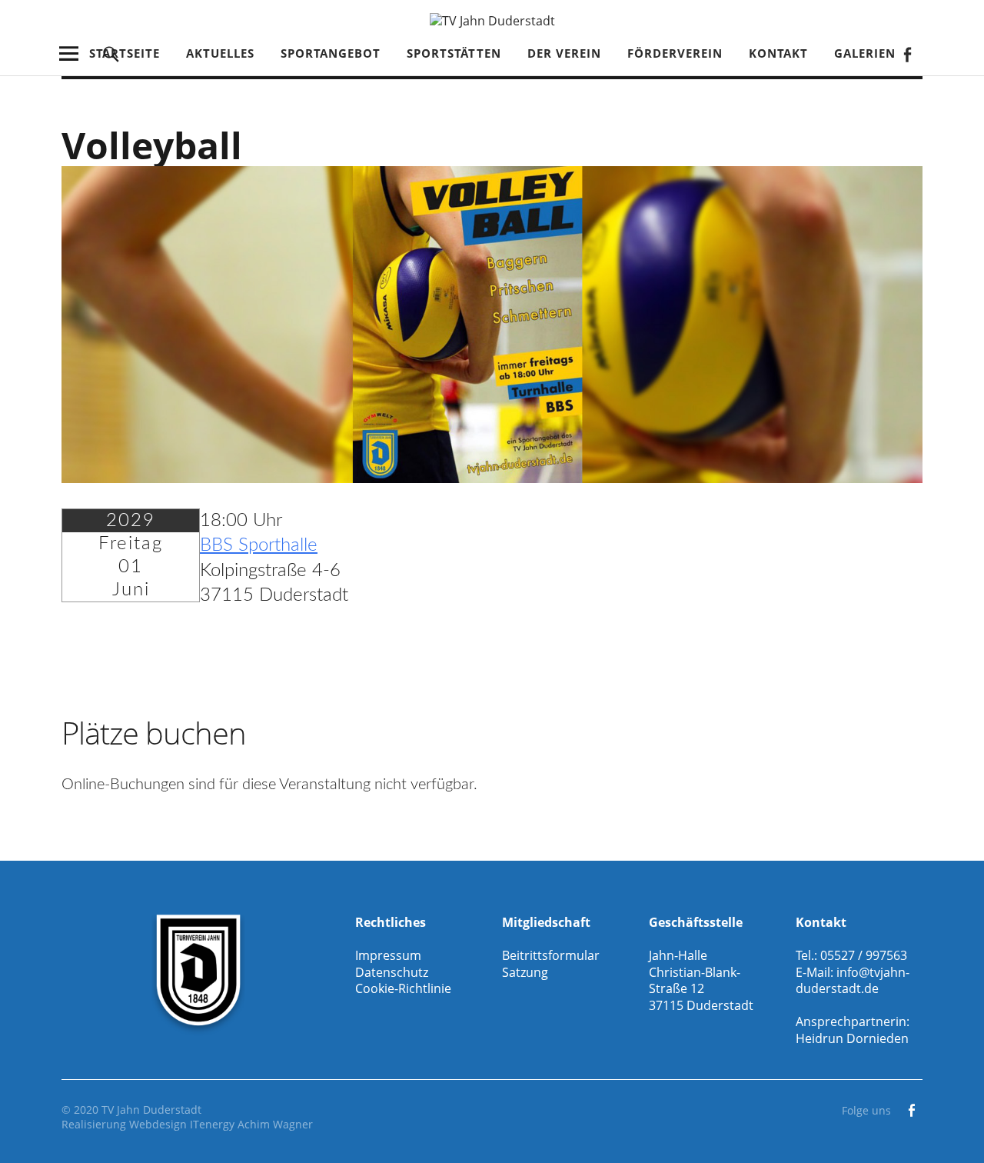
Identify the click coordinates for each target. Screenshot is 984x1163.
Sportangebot (331, 53)
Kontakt (778, 53)
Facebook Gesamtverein (906, 53)
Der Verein (564, 53)
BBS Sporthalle (258, 545)
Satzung (525, 972)
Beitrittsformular (551, 955)
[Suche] (111, 53)
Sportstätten (454, 53)
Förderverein (675, 53)
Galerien (865, 53)
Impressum (388, 955)
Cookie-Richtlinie (403, 988)
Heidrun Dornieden (852, 1038)
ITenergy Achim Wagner (251, 1124)
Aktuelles (220, 53)
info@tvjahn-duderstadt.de (852, 981)
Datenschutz (391, 972)
